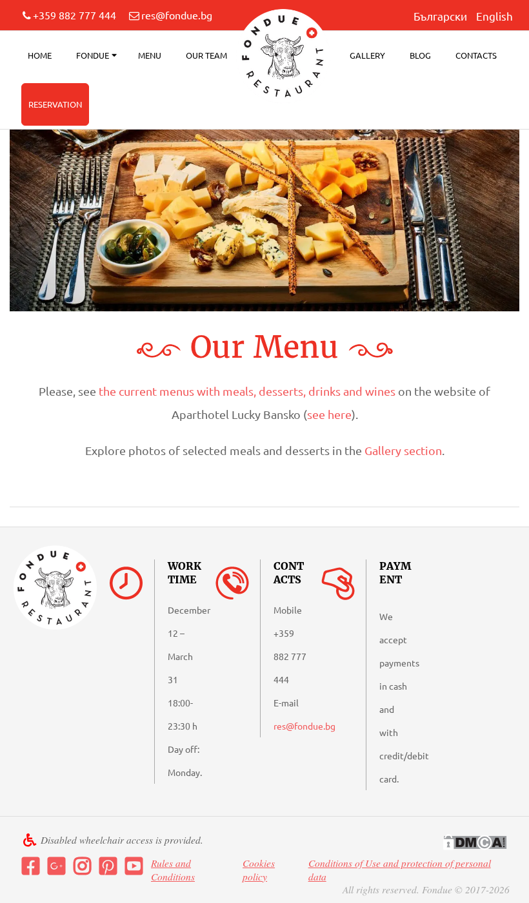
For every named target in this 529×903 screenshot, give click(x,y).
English (494, 16)
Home (40, 55)
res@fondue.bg (176, 14)
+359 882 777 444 (74, 14)
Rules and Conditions (173, 870)
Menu (149, 55)
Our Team (206, 55)
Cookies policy (259, 870)
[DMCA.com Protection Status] (475, 841)
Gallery (367, 55)
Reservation (55, 104)
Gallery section (403, 450)
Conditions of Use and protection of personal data (399, 870)
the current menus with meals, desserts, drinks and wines (247, 391)
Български (440, 16)
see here (329, 414)
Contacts (476, 55)
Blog (420, 55)
